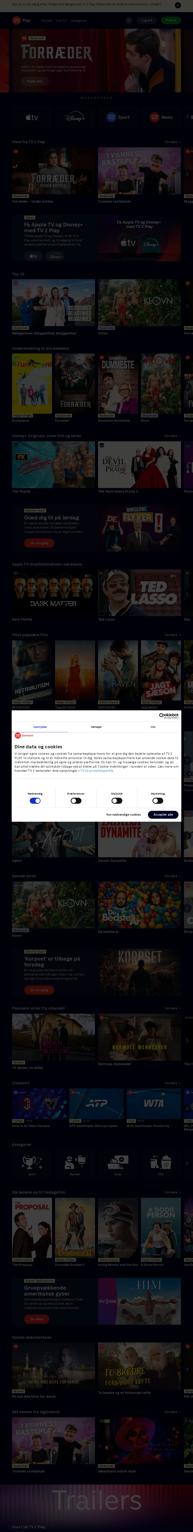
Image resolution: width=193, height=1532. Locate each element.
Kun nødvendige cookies (123, 814)
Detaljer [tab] (96, 726)
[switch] (76, 801)
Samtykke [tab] (40, 726)
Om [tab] (153, 726)
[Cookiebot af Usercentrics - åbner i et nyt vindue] (162, 716)
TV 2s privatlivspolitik (96, 771)
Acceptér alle (163, 814)
